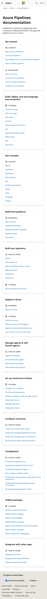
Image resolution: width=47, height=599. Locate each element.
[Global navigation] (2, 3)
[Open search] (36, 3)
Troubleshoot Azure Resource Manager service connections (23, 478)
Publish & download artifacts (16, 510)
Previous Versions (21, 586)
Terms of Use (30, 592)
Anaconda (9, 117)
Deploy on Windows (12, 356)
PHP (6, 141)
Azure (12, 8)
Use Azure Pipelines (12, 56)
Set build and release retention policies (20, 441)
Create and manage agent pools (17, 429)
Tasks (7, 193)
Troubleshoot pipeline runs (15, 462)
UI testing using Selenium (15, 392)
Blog (32, 586)
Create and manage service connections (20, 437)
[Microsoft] (23, 3)
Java (6, 129)
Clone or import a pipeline (15, 82)
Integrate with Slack (12, 555)
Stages (7, 189)
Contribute (6, 589)
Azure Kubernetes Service (15, 125)
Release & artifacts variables (16, 230)
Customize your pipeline (14, 86)
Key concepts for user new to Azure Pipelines (22, 60)
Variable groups (11, 233)
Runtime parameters (13, 185)
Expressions (9, 173)
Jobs (6, 181)
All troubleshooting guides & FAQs (18, 489)
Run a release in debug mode (16, 473)
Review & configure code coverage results (21, 396)
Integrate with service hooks (16, 562)
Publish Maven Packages (14, 530)
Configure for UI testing (14, 388)
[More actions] (42, 8)
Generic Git (9, 278)
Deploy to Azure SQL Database (16, 324)
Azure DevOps (23, 8)
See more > (9, 145)
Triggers (8, 201)
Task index (9, 237)
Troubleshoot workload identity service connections (20, 484)
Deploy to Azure (11, 310)
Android (8, 121)
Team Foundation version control (17, 266)
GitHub (7, 258)
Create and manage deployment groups (20, 433)
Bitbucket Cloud (11, 270)
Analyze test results (12, 408)
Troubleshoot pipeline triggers (17, 469)
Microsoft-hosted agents (14, 360)
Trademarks (6, 596)
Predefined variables (13, 226)
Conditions (9, 169)
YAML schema (10, 222)
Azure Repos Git (11, 262)
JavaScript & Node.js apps (15, 133)
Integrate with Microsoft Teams (17, 558)
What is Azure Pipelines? (14, 52)
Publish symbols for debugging (17, 534)
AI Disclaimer (7, 586)
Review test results (12, 400)
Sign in (42, 3)
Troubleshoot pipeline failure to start (19, 465)
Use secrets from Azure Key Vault (17, 332)
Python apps (10, 137)
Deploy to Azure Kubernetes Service (19, 328)
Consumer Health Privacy (11, 592)
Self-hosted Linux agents (14, 363)
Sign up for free (11, 74)
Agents (7, 166)
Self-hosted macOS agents (15, 367)
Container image (11, 109)
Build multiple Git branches (15, 289)
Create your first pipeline (14, 78)
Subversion (9, 274)
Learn (5, 8)
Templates (9, 197)
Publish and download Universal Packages (21, 526)
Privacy (15, 589)
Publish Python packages (14, 522)
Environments (10, 177)
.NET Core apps (11, 113)
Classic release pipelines (14, 63)
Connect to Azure (11, 320)
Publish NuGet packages (14, 514)
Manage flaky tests (12, 404)
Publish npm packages (13, 518)
